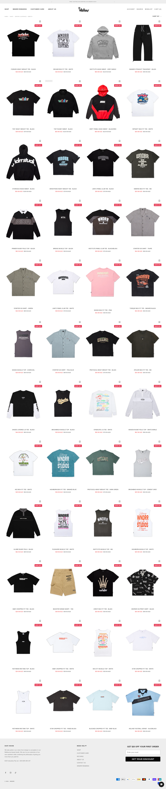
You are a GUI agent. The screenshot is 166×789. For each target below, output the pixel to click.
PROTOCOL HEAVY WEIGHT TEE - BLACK (103, 370)
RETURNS (80, 756)
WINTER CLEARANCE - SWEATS (23, 16)
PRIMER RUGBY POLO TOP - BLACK (23, 248)
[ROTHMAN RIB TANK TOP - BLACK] (23, 642)
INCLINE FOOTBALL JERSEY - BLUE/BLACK (142, 728)
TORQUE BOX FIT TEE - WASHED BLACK (143, 308)
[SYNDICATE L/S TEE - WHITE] (103, 403)
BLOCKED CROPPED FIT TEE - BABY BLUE (103, 728)
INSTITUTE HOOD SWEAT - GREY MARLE (103, 69)
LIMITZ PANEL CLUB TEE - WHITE (63, 308)
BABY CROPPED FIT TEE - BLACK (23, 609)
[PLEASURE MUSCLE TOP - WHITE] (63, 522)
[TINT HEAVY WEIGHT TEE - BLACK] (23, 102)
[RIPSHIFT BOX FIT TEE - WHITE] (142, 102)
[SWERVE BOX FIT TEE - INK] (142, 162)
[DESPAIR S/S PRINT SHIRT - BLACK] (142, 582)
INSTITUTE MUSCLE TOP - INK (103, 549)
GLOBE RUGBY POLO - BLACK (23, 549)
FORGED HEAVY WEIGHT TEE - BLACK (23, 69)
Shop (11, 16)
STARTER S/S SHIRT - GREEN (23, 308)
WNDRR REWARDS (20, 9)
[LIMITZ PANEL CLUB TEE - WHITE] (63, 282)
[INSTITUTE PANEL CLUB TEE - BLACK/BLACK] (103, 222)
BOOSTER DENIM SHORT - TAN (63, 609)
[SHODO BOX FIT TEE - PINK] (103, 283)
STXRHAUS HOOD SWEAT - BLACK (23, 189)
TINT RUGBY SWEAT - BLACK (63, 129)
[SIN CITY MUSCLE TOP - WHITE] (103, 642)
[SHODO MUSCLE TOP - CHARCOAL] (23, 343)
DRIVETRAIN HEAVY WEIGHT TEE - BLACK (63, 189)
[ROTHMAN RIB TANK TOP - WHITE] (23, 702)
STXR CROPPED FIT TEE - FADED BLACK (63, 728)
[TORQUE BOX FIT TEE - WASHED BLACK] (142, 282)
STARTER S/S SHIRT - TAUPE (142, 248)
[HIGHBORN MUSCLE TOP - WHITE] (142, 522)
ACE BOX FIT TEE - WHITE (23, 489)
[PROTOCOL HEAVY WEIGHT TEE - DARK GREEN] (103, 463)
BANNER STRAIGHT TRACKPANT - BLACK (142, 69)
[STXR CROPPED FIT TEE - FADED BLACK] (63, 702)
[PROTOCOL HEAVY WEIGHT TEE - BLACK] (103, 343)
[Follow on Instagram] (11, 773)
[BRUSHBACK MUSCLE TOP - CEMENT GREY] (142, 463)
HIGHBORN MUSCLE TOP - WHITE (143, 549)
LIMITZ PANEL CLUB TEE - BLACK (103, 189)
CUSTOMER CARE (37, 9)
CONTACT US (81, 763)
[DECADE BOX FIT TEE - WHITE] (63, 42)
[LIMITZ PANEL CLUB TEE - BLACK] (103, 162)
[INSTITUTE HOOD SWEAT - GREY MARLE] (103, 42)
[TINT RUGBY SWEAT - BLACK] (63, 102)
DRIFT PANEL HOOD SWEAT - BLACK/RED (103, 129)
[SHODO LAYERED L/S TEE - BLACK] (23, 403)
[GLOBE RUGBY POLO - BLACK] (23, 522)
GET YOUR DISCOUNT (143, 759)
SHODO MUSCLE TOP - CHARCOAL (23, 370)
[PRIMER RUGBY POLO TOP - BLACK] (23, 222)
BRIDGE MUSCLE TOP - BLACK (63, 248)
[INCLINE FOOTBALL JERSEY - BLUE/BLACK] (142, 702)
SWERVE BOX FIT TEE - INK (143, 189)
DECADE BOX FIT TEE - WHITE (63, 69)
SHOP (7, 9)
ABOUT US (52, 9)
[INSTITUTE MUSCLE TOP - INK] (103, 522)
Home (6, 16)
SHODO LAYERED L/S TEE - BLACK (23, 429)
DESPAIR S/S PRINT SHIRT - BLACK (142, 609)
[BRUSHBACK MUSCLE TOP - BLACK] (63, 403)
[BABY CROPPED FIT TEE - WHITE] (63, 642)
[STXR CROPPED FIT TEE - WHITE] (142, 642)
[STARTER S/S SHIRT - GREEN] (23, 282)
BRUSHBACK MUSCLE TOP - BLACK (63, 429)
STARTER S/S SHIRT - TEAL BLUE (63, 370)
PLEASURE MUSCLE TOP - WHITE (63, 549)
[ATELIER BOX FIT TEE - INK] (142, 343)
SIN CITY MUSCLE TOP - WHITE (103, 669)
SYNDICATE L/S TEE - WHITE (103, 429)
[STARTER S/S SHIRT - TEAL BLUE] (63, 343)
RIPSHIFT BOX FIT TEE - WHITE (142, 129)
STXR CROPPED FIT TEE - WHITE (142, 669)
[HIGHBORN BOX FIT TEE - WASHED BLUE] (63, 463)
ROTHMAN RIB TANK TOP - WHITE (23, 728)
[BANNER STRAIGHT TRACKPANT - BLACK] (142, 42)
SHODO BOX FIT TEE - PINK (103, 310)
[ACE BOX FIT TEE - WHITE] (23, 463)
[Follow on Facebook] (6, 773)
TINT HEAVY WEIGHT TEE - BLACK (23, 129)
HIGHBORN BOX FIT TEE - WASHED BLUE (63, 489)
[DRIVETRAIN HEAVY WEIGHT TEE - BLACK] (63, 162)
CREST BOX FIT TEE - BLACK (103, 609)
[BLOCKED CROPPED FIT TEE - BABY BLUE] (103, 702)
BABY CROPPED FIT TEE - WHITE (63, 669)
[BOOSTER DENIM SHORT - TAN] (63, 582)
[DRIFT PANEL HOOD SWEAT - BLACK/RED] (103, 102)
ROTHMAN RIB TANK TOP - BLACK (23, 669)
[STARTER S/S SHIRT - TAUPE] (142, 222)
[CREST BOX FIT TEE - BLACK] (103, 582)
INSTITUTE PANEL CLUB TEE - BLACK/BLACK (103, 248)
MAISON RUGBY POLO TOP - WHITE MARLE (143, 429)
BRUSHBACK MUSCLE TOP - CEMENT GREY (143, 489)
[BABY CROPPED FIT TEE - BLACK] (23, 582)
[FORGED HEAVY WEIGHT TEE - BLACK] (23, 42)
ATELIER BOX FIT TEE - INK (142, 370)
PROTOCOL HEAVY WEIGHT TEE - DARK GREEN (102, 489)
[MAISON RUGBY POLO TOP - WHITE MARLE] (142, 403)
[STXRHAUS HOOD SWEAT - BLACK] (23, 162)
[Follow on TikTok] (16, 773)
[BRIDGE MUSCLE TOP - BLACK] (63, 222)
